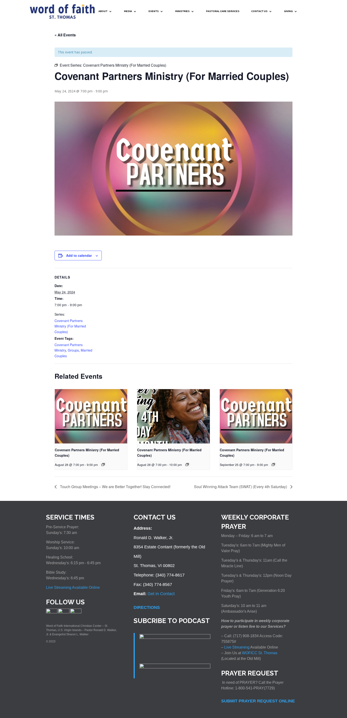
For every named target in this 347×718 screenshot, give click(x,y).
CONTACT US (259, 12)
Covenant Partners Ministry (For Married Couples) (70, 326)
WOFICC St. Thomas (259, 653)
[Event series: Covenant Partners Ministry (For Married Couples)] (103, 464)
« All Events (65, 35)
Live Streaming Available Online (73, 587)
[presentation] (91, 416)
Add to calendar (79, 255)
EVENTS (153, 12)
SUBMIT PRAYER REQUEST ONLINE (258, 701)
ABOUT (102, 12)
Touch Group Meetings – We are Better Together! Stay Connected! (114, 486)
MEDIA (128, 12)
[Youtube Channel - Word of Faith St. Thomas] (75, 612)
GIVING (288, 12)
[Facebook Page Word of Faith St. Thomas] (51, 612)
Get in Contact (161, 593)
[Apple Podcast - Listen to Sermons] (175, 637)
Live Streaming (236, 647)
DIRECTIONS (147, 607)
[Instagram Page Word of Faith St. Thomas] (63, 612)
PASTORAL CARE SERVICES (222, 12)
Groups (73, 350)
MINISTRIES (182, 12)
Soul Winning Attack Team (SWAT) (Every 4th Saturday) (241, 486)
